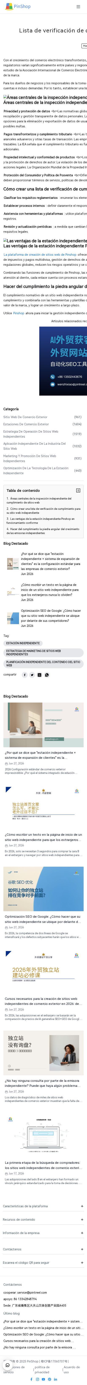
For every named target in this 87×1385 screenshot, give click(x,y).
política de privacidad (42, 1370)
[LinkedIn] (55, 1379)
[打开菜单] (78, 6)
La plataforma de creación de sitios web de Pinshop (40, 254)
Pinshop (18, 313)
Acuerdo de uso (72, 1370)
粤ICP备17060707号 (54, 1361)
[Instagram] (37, 1379)
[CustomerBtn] (7, 1365)
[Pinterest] (50, 1379)
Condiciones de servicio (14, 1370)
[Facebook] (31, 1379)
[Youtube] (43, 1379)
